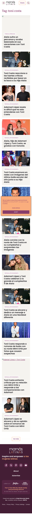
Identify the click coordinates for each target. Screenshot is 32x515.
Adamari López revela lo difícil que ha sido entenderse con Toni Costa (15, 111)
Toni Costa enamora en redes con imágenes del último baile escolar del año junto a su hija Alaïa (16, 177)
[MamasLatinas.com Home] (10, 3)
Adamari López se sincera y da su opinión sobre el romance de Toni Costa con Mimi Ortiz (15, 423)
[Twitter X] (11, 465)
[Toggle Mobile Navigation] (4, 3)
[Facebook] (6, 465)
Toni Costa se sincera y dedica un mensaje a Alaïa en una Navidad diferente (15, 314)
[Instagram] (21, 465)
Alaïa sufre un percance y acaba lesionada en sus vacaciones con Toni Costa (14, 42)
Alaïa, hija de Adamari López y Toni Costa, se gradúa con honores (15, 143)
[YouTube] (26, 465)
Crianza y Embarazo (10, 34)
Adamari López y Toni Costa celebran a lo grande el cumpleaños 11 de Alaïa (15, 280)
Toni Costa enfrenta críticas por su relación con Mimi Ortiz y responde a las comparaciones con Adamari (15, 386)
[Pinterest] (16, 465)
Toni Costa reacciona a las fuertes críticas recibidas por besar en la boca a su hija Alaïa (15, 77)
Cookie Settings (16, 207)
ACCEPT (16, 212)
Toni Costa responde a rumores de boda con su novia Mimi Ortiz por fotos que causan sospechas (15, 348)
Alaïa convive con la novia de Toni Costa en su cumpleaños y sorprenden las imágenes (15, 245)
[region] (16, 206)
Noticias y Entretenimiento (12, 70)
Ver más (16, 439)
